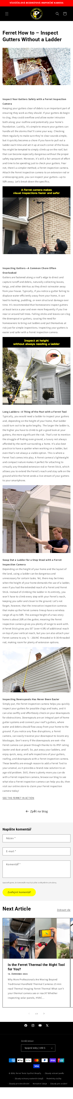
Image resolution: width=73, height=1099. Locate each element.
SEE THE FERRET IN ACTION (18, 797)
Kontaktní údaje (40, 1083)
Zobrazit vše (63, 909)
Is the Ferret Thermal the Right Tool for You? (36, 967)
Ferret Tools (21, 1073)
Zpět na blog (39, 811)
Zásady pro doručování (19, 1083)
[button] (7, 13)
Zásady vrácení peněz (54, 1073)
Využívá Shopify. (34, 1073)
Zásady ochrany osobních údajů (29, 1078)
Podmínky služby (54, 1078)
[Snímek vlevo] (29, 1013)
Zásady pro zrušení (58, 1083)
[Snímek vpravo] (44, 1013)
